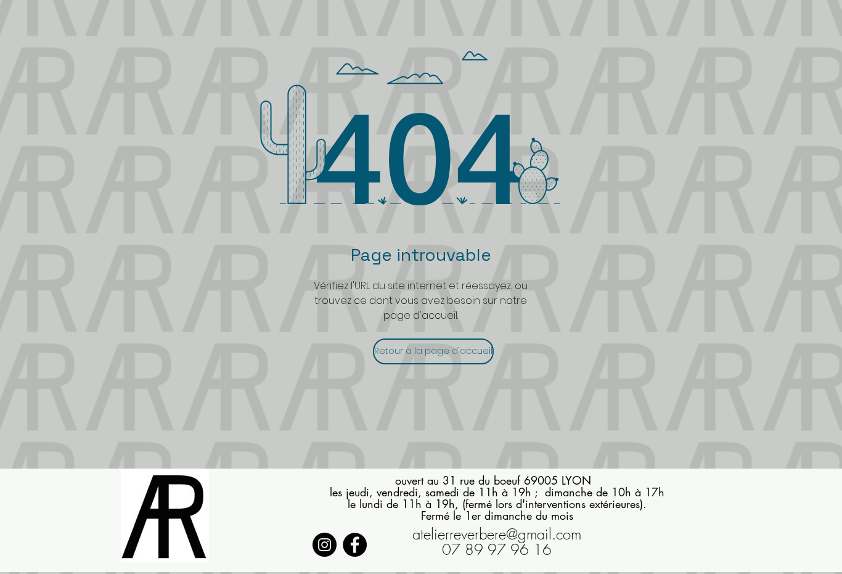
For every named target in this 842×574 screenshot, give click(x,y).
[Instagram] (325, 545)
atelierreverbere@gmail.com (496, 534)
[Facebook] (355, 545)
